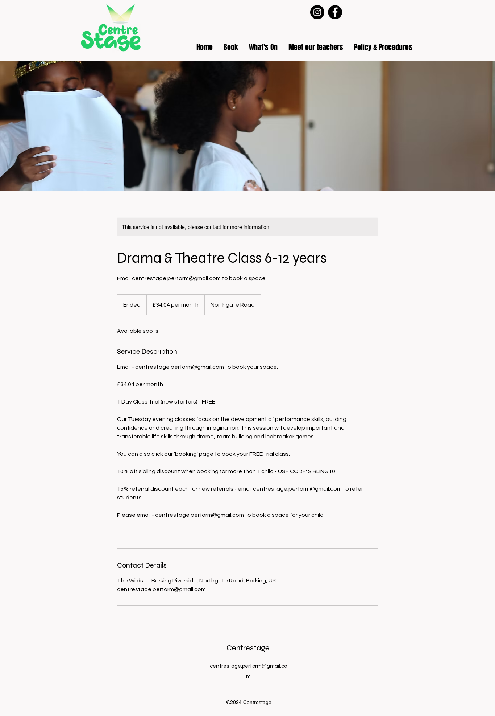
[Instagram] (317, 12)
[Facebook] (335, 12)
